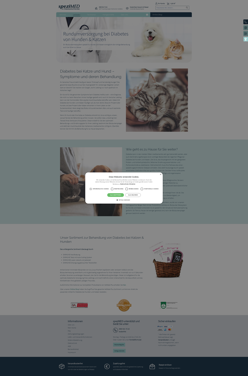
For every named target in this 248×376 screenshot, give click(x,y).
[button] (124, 200)
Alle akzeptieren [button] (115, 195)
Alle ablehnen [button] (133, 195)
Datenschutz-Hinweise (127, 184)
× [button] (160, 174)
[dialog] (124, 188)
